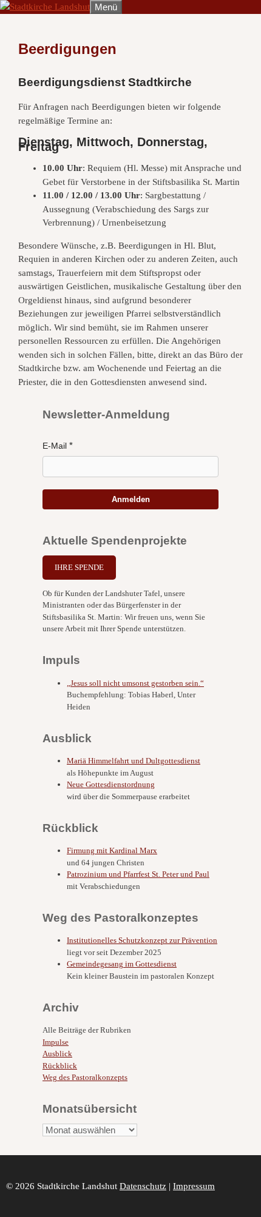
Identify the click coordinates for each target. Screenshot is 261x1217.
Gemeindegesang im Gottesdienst (122, 963)
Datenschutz (143, 1186)
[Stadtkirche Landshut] (45, 7)
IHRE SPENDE (79, 567)
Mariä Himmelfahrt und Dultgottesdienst (133, 760)
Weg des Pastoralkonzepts (84, 1077)
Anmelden (131, 499)
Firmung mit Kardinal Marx (112, 850)
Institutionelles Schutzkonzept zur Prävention (142, 940)
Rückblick (59, 1065)
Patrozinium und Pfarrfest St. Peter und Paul (138, 874)
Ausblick (57, 1053)
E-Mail (54, 446)
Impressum (194, 1186)
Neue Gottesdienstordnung (111, 784)
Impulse (55, 1042)
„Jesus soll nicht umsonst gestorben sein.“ (135, 683)
